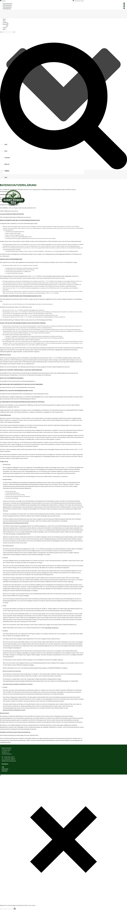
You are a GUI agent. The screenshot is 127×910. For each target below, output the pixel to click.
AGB (7, 25)
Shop (5, 177)
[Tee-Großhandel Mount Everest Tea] (13, 206)
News (4, 20)
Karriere (6, 170)
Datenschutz (5, 769)
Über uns (5, 24)
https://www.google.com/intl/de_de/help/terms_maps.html (17, 684)
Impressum (4, 770)
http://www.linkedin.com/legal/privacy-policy (14, 710)
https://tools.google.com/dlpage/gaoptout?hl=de (15, 523)
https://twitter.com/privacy (51, 627)
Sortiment (5, 22)
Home (4, 19)
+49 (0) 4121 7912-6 (79, 0)
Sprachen (3, 0)
